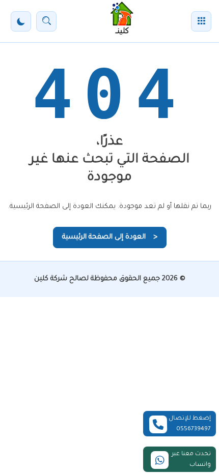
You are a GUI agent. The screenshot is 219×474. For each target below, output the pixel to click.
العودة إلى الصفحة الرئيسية (109, 237)
